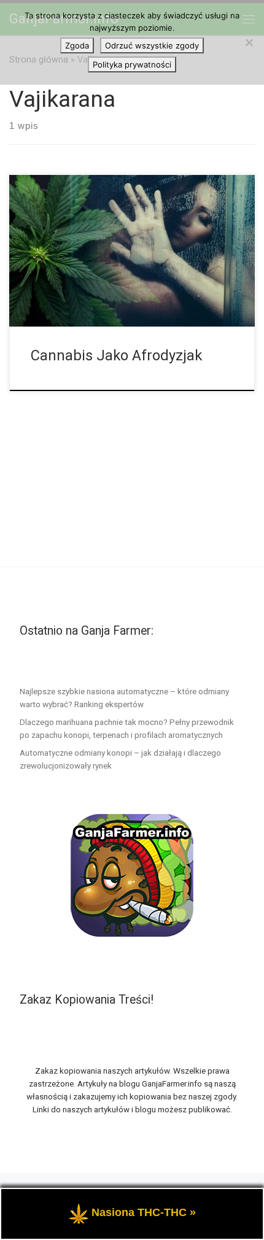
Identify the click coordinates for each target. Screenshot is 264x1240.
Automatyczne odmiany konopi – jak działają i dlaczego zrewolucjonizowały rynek (120, 759)
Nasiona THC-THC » (143, 1212)
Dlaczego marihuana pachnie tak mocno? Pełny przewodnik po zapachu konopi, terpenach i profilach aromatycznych (127, 728)
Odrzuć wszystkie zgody (152, 45)
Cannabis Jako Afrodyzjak (116, 355)
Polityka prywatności (132, 64)
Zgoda (77, 45)
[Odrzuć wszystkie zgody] (249, 42)
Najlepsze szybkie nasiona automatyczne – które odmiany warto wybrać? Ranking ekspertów (124, 697)
